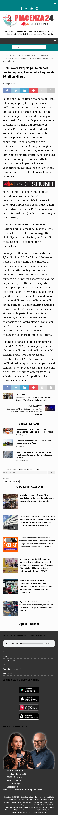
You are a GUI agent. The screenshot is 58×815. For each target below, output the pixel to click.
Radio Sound (7, 673)
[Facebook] (21, 8)
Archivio (6, 656)
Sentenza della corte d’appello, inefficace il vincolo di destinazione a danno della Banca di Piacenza (35, 454)
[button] (54, 3)
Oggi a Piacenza (29, 624)
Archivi (6, 478)
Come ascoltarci (9, 660)
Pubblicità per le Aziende (12, 669)
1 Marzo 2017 (21, 446)
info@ (17, 783)
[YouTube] (31, 8)
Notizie (16, 55)
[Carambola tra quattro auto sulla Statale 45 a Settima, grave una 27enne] (8, 442)
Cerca (52, 472)
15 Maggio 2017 (22, 435)
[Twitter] (26, 8)
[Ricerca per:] (29, 47)
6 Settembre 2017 (23, 460)
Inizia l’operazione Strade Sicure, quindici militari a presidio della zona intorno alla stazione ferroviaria (36, 498)
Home (5, 652)
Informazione (8, 665)
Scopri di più (12, 786)
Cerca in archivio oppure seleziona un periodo (22, 469)
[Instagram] (36, 8)
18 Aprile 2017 (10, 83)
